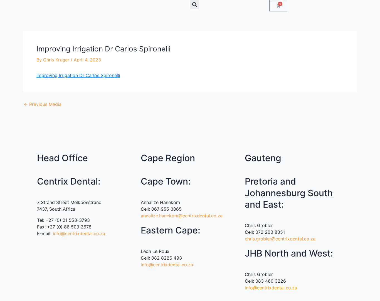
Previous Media (42, 104)
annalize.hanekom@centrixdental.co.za (182, 215)
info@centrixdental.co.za (79, 233)
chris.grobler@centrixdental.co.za (280, 239)
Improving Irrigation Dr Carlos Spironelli (78, 75)
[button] (194, 4)
